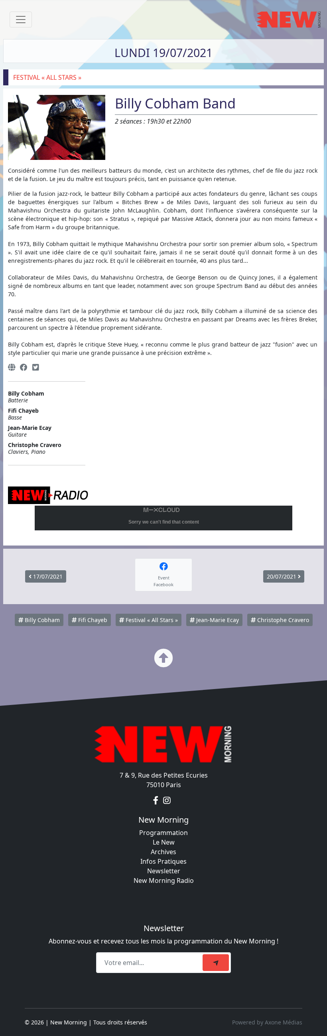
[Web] (11, 367)
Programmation (163, 832)
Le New (164, 842)
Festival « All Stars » (151, 620)
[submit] (216, 962)
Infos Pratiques (163, 861)
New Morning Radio (164, 880)
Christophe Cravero (282, 620)
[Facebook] (24, 367)
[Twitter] (35, 367)
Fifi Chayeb (92, 620)
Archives (163, 851)
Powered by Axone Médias (267, 1022)
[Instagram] (167, 800)
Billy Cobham (41, 620)
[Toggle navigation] (21, 20)
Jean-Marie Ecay (217, 620)
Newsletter (163, 871)
